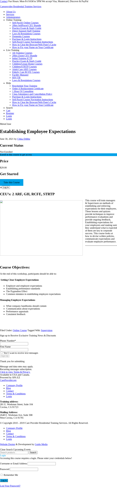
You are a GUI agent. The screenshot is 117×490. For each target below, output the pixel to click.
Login (9, 118)
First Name (5, 346)
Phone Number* (8, 340)
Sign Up (4, 356)
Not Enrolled (6, 152)
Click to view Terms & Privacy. (15, 372)
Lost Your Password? (10, 486)
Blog (8, 388)
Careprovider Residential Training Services (20, 6)
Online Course (20, 330)
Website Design (7, 444)
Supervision (46, 330)
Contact (3, 1)
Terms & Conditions (16, 393)
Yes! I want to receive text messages (21, 353)
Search (33, 452)
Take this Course (12, 182)
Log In (6, 187)
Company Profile (14, 385)
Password (4, 469)
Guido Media (41, 444)
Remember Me (10, 475)
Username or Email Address (13, 463)
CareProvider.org (8, 380)
